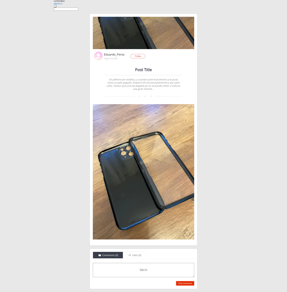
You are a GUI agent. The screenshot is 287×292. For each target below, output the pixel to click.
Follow (138, 56)
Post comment (185, 283)
